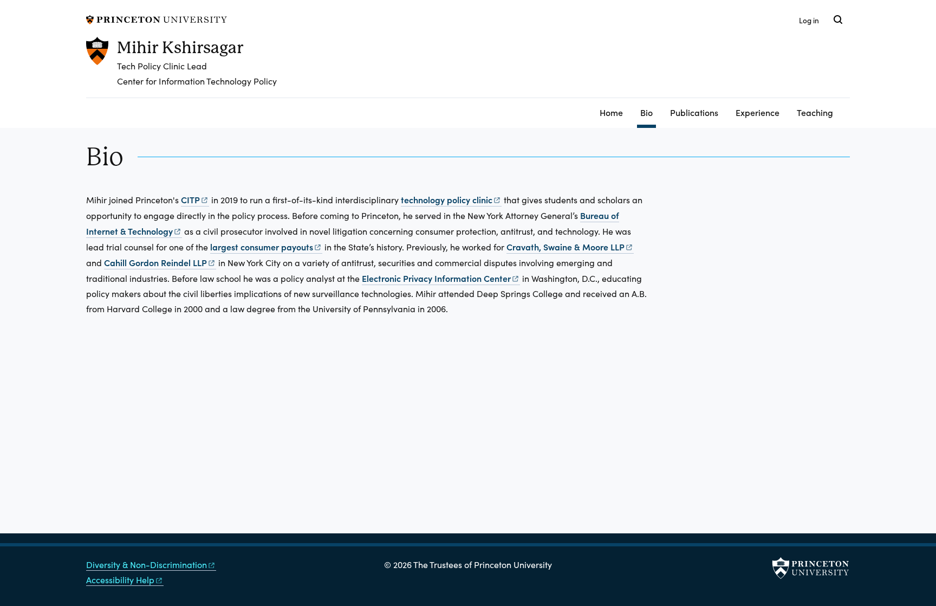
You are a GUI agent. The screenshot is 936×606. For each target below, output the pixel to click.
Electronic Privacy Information (436, 278)
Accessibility (120, 579)
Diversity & (146, 564)
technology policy (446, 199)
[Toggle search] (838, 19)
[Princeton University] (156, 18)
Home (611, 112)
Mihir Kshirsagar (180, 47)
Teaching (815, 112)
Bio (648, 112)
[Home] (101, 67)
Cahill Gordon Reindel (155, 262)
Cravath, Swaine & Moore (565, 247)
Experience (757, 112)
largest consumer (261, 247)
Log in (809, 20)
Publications (694, 112)
